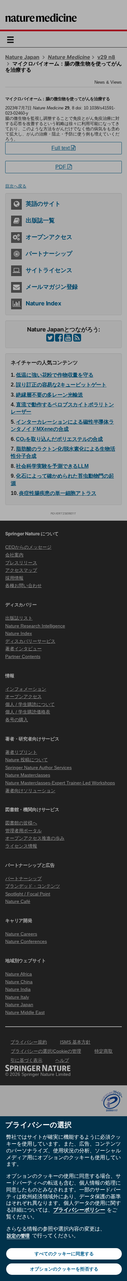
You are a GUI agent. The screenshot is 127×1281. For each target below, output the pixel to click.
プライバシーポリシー (79, 1209)
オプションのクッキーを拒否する (64, 1269)
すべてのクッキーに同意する (64, 1253)
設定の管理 (18, 1235)
